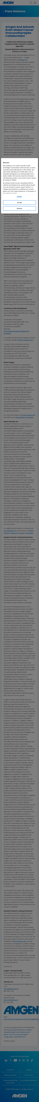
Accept (19, 202)
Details (19, 196)
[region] (19, 185)
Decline (19, 208)
